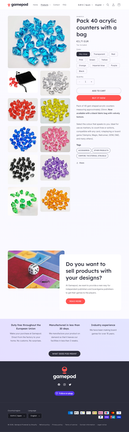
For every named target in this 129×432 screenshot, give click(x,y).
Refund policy (44, 425)
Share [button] (81, 163)
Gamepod (18, 425)
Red (113, 54)
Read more (75, 301)
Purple (114, 65)
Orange (82, 65)
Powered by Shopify (29, 425)
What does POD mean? (64, 354)
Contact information (87, 425)
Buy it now (98, 98)
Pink (81, 60)
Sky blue (83, 54)
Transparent (99, 54)
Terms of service (71, 425)
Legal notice (102, 425)
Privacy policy (57, 425)
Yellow (105, 60)
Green (92, 60)
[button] (45, 4)
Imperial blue (98, 65)
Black (81, 71)
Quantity (79, 77)
